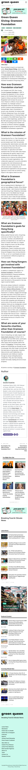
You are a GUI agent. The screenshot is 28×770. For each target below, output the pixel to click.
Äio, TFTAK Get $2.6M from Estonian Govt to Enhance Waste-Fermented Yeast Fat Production (17, 552)
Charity (3, 27)
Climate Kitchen (6, 756)
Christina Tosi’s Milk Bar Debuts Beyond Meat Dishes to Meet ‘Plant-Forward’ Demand (18, 568)
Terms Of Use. (17, 766)
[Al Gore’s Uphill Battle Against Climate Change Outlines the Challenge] (4, 698)
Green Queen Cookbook (8, 740)
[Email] (15, 58)
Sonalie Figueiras (8, 382)
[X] (9, 61)
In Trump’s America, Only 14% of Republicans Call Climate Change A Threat (18, 674)
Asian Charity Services (7, 337)
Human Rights (9, 27)
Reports (4, 736)
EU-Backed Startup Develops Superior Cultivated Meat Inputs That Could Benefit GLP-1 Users (17, 536)
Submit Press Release (8, 744)
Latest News (5, 726)
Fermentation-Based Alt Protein (20, 482)
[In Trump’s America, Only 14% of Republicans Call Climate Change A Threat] (4, 674)
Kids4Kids (10, 344)
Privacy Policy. (11, 766)
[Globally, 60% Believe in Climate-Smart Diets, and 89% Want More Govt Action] (4, 682)
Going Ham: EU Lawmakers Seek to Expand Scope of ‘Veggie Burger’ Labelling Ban (17, 576)
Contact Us (5, 754)
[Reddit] (20, 58)
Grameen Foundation (12, 92)
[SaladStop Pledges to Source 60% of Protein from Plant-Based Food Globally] (4, 544)
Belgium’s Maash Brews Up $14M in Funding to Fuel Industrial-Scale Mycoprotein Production (17, 560)
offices (11, 187)
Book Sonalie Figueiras (8, 748)
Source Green (13, 421)
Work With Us (5, 743)
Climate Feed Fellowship (8, 738)
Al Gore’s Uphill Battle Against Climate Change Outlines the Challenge (16, 698)
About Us (4, 750)
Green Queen (15, 408)
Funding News (6, 461)
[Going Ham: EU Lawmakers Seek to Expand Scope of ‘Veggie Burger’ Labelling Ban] (4, 576)
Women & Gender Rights (20, 461)
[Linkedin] (3, 58)
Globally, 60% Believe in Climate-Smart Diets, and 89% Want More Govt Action (17, 682)
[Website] (15, 434)
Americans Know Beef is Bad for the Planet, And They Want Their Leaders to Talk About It (18, 690)
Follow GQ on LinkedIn (8, 730)
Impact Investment (17, 27)
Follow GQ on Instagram (8, 732)
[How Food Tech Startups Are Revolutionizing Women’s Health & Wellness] (20, 464)
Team (3, 752)
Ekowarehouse (12, 419)
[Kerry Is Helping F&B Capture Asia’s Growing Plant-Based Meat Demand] (4, 662)
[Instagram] (3, 61)
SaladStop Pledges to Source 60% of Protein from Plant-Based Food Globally (17, 544)
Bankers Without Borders (14, 289)
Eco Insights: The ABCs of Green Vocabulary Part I (5, 447)
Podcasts (4, 734)
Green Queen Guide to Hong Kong (13, 75)
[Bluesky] (15, 61)
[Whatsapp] (9, 58)
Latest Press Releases (8, 746)
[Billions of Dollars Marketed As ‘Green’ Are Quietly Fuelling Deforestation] (8, 485)
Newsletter (5, 728)
